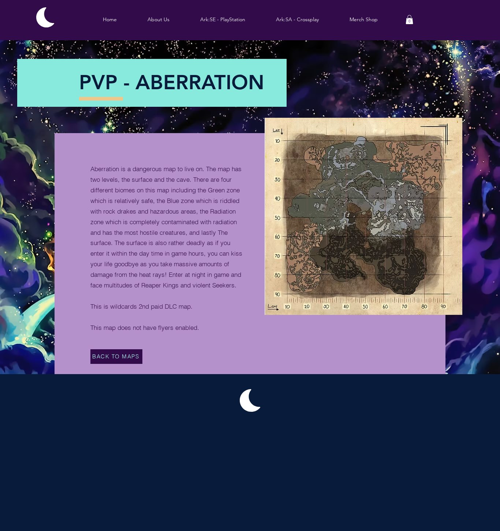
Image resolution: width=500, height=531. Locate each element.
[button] (223, 19)
